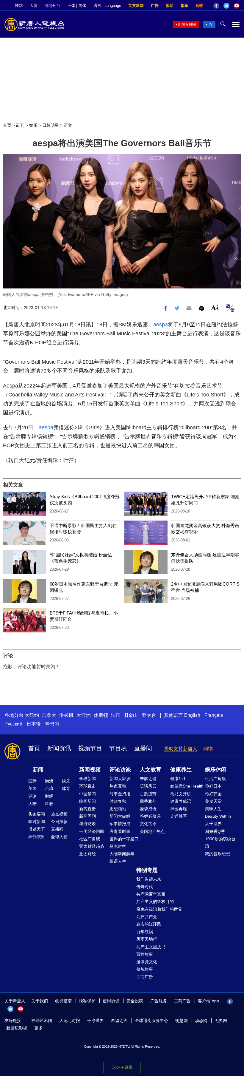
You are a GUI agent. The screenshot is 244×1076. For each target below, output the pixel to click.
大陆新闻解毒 (122, 853)
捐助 (169, 5)
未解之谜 (148, 778)
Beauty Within (218, 816)
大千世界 (213, 823)
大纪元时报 (69, 1020)
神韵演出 (36, 836)
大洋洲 (83, 715)
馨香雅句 (148, 801)
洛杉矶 (66, 715)
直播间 (143, 748)
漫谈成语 (148, 808)
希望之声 (119, 1020)
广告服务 (158, 1000)
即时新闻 (36, 821)
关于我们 (39, 1000)
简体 (82, 5)
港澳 (49, 781)
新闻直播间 (187, 24)
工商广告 (144, 976)
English (192, 715)
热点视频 (59, 814)
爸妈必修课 (150, 816)
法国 (116, 715)
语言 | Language (107, 5)
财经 (49, 796)
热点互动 (118, 786)
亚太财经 (87, 853)
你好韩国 (213, 793)
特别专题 (147, 870)
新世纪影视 (16, 1028)
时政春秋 (118, 801)
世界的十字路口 (124, 838)
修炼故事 (144, 969)
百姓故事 (144, 954)
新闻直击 (87, 808)
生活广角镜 (215, 778)
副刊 (20, 125)
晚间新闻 (87, 801)
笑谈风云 (148, 786)
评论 (32, 796)
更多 (38, 1028)
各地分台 (52, 5)
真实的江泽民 (148, 924)
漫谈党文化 (146, 961)
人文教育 (150, 770)
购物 (199, 5)
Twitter (226, 6)
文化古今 (148, 823)
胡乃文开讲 (180, 793)
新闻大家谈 (120, 778)
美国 (32, 788)
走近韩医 (178, 816)
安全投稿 (134, 1000)
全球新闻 (87, 778)
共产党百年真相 (150, 894)
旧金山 (130, 715)
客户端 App (208, 1000)
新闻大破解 (120, 816)
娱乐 (33, 125)
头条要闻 (36, 814)
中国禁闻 (87, 793)
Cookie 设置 (122, 1067)
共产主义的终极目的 (155, 901)
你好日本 (213, 786)
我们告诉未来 (148, 879)
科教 (49, 803)
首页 (7, 125)
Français (213, 715)
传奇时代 (144, 886)
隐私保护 (87, 1000)
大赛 (33, 5)
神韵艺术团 (41, 1020)
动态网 (201, 1020)
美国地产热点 (152, 831)
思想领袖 (118, 808)
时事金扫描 (120, 793)
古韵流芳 (148, 793)
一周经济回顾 (91, 831)
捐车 (184, 5)
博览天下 (36, 829)
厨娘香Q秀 (215, 831)
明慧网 (181, 1020)
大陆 (32, 803)
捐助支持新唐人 (180, 748)
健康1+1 (178, 778)
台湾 (49, 788)
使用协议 (111, 1000)
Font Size (215, 307)
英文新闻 (136, 5)
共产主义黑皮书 (150, 946)
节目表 (118, 748)
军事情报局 (120, 823)
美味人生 (213, 808)
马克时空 (118, 846)
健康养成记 (180, 801)
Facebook (216, 6)
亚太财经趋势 (91, 846)
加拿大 (49, 715)
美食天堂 (213, 801)
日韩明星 (50, 125)
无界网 (221, 1020)
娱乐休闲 (215, 770)
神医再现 (178, 808)
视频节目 (90, 748)
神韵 (19, 5)
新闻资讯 (59, 748)
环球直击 (87, 786)
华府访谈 (87, 823)
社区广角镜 (89, 838)
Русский (13, 723)
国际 (32, 781)
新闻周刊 (87, 816)
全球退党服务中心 (151, 1020)
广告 (155, 5)
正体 (71, 5)
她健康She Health (187, 786)
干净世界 (95, 1020)
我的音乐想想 (217, 853)
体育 (66, 788)
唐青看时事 (120, 831)
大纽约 (32, 715)
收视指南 (63, 1000)
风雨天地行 (146, 939)
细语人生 (118, 861)
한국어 (52, 723)
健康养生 (181, 770)
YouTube (237, 6)
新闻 (38, 770)
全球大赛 (59, 836)
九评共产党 (146, 916)
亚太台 (149, 715)
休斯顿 (101, 715)
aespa (160, 325)
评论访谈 (120, 770)
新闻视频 (90, 770)
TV (210, 24)
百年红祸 (144, 931)
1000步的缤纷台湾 (220, 842)
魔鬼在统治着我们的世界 (159, 909)
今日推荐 (59, 821)
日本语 (33, 723)
